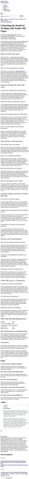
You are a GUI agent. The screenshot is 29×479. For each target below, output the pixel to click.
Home (2, 19)
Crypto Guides (8, 21)
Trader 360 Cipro (19, 71)
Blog (6, 19)
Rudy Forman (7, 408)
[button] (21, 16)
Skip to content (4, 1)
